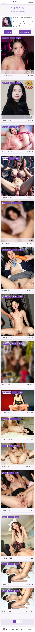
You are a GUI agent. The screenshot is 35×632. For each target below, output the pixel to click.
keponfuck (6, 203)
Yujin (18, 38)
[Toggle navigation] (4, 2)
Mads (5, 564)
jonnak (5, 127)
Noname (5, 419)
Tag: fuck (24, 32)
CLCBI (5, 446)
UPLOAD (15, 629)
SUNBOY (5, 38)
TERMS (22, 629)
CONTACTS (29, 629)
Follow (8, 32)
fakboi (5, 158)
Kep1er (13, 38)
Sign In (30, 2)
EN (7, 629)
